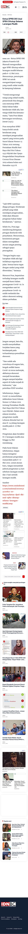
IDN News (9, 14)
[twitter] (11, 924)
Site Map (20, 919)
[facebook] (9, 924)
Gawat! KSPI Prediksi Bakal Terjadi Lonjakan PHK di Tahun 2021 (17, 835)
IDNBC (11, 928)
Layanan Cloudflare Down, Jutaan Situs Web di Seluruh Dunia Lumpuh (15, 314)
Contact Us (9, 917)
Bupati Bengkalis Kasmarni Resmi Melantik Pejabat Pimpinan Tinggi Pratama (14, 309)
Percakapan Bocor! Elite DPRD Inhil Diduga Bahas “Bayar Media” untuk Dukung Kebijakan (14, 333)
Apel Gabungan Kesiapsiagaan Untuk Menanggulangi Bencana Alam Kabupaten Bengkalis (14, 327)
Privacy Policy (16, 917)
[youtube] (18, 924)
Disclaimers (14, 919)
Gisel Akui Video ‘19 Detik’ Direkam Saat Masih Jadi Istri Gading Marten (18, 826)
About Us (3, 917)
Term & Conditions (5, 919)
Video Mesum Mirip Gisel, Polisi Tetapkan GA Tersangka (18, 844)
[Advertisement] (14, 805)
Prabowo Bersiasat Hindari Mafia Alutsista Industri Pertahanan (18, 854)
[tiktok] (16, 924)
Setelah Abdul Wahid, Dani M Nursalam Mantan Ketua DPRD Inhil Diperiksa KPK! (14, 738)
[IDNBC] (5, 8)
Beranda (4, 14)
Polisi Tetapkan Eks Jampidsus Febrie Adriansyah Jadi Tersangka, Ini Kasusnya (14, 320)
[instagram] (13, 924)
